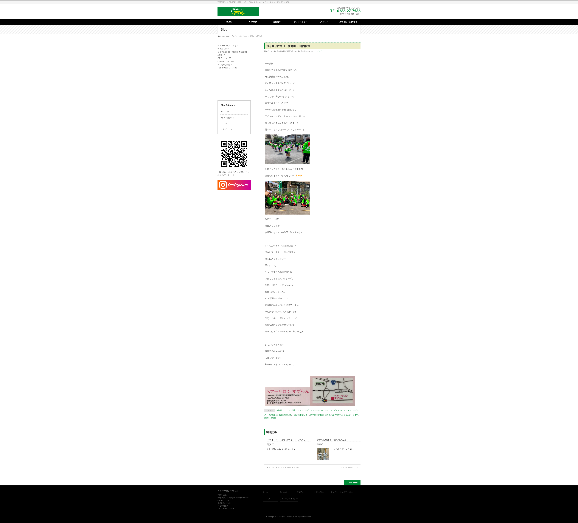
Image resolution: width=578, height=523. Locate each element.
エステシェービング (304, 410)
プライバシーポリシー (289, 499)
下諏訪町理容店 (298, 415)
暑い (307, 415)
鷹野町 (273, 418)
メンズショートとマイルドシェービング (281, 467)
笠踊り (327, 415)
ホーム (265, 492)
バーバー (316, 410)
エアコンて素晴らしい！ (349, 467)
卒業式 (320, 444)
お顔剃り (279, 410)
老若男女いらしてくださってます (344, 415)
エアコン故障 (289, 410)
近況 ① (270, 444)
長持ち (267, 418)
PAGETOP (353, 482)
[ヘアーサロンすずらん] (238, 12)
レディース (227, 129)
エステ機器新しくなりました (344, 449)
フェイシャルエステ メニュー (343, 492)
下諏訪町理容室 (285, 415)
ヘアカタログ (229, 118)
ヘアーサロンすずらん (330, 410)
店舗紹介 (300, 492)
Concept (283, 492)
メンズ (225, 124)
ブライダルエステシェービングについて (286, 439)
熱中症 (313, 415)
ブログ (319, 51)
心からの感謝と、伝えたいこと (331, 439)
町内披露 (320, 415)
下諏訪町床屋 (272, 415)
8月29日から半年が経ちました (281, 449)
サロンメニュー (320, 492)
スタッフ (266, 499)
